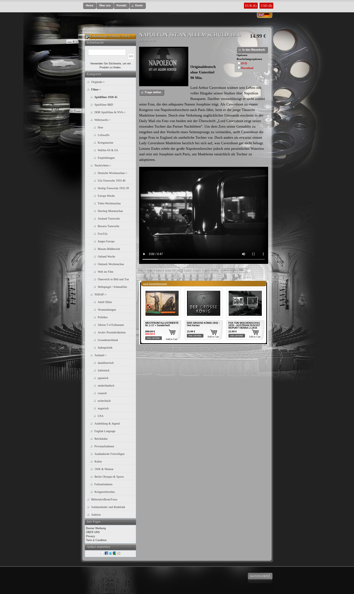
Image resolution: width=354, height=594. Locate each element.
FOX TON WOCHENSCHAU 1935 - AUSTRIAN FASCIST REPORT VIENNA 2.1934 (244, 325)
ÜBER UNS (93, 532)
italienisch (103, 370)
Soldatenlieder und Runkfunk (108, 507)
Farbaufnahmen (103, 484)
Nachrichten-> (102, 165)
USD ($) (266, 5)
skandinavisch (106, 362)
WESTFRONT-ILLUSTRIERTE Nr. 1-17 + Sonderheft (162, 324)
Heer (100, 127)
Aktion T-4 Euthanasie (111, 324)
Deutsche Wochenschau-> (112, 173)
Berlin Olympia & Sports (109, 476)
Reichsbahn (101, 438)
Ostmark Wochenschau (111, 264)
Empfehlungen (106, 157)
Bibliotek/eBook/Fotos (104, 499)
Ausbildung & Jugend (107, 423)
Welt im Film (105, 271)
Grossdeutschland (108, 340)
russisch (102, 393)
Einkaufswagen (99, 36)
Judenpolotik (105, 347)
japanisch (103, 378)
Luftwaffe (103, 135)
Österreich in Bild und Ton (113, 279)
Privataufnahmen (104, 446)
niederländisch (106, 385)
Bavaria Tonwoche (108, 226)
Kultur (98, 461)
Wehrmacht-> (102, 119)
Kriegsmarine (105, 142)
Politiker (103, 317)
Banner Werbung (96, 528)
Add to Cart (171, 339)
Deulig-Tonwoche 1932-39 (113, 188)
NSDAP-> (100, 294)
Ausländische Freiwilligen (109, 454)
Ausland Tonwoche (109, 218)
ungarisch (103, 408)
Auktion (96, 514)
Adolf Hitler (105, 302)
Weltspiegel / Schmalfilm (112, 286)
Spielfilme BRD (103, 104)
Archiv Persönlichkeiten (112, 332)
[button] (89, 5)
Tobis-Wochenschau (109, 203)
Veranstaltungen (107, 309)
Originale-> (98, 82)
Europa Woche (106, 195)
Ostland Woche (106, 256)
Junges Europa (106, 241)
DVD (244, 63)
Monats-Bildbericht (109, 249)
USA (100, 416)
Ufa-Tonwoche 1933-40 (111, 180)
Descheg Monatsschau (110, 211)
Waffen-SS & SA (108, 150)
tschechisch (104, 400)
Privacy (90, 536)
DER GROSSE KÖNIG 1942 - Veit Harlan (203, 324)
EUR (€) (250, 5)
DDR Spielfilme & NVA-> (110, 112)
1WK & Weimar (103, 469)
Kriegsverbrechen (104, 491)
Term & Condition (96, 540)
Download (247, 68)
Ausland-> (100, 355)
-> (96, 89)
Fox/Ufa (102, 233)
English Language (104, 431)
